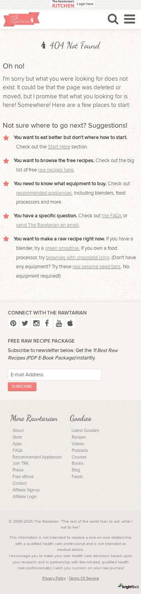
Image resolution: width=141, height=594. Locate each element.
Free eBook (23, 476)
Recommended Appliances (37, 457)
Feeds (77, 476)
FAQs (18, 450)
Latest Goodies (85, 430)
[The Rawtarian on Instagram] (36, 323)
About (18, 430)
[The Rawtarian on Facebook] (47, 323)
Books (77, 463)
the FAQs (112, 216)
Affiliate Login (25, 496)
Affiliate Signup (26, 490)
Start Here (59, 147)
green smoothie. (62, 248)
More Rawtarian (33, 418)
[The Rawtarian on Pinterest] (13, 323)
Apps (17, 443)
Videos (78, 443)
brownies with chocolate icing (77, 258)
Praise (18, 470)
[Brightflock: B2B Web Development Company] (128, 586)
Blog (76, 470)
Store (17, 437)
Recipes (79, 437)
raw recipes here (56, 170)
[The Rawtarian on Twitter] (24, 323)
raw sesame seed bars (96, 267)
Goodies (80, 418)
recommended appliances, (44, 193)
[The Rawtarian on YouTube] (58, 323)
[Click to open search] (113, 19)
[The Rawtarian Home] (21, 19)
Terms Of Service (84, 578)
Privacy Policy (54, 578)
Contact (20, 483)
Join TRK (21, 463)
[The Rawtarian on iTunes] (70, 323)
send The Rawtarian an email (47, 225)
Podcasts (80, 450)
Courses (79, 457)
